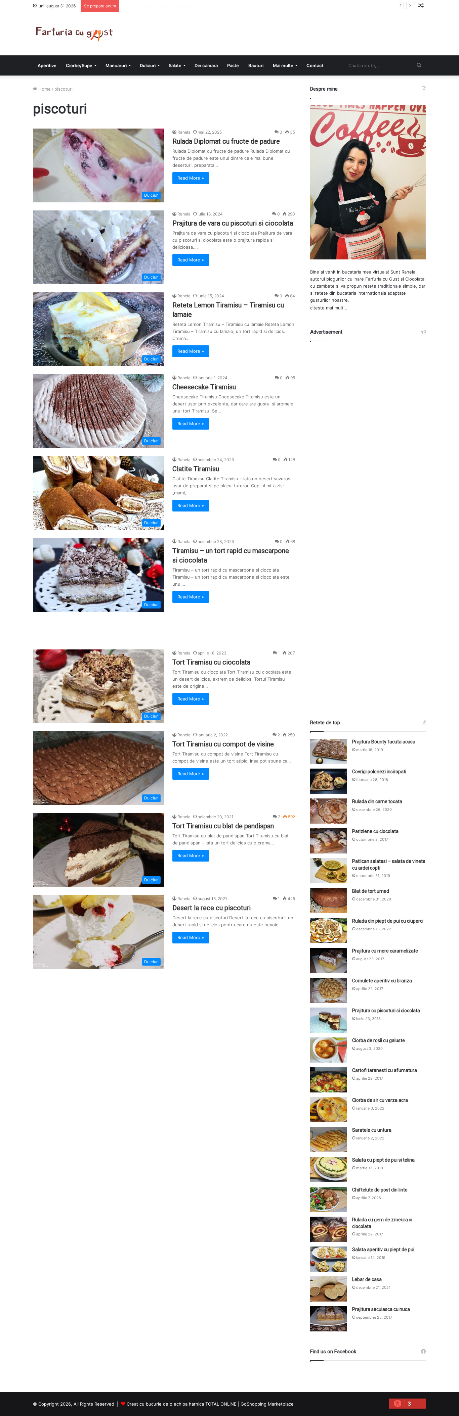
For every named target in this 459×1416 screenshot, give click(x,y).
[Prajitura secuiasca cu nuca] (328, 1318)
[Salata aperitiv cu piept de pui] (328, 1259)
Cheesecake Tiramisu (204, 387)
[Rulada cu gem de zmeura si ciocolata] (328, 1229)
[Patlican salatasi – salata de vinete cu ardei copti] (328, 870)
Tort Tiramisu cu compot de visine (223, 744)
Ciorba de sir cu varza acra (380, 1100)
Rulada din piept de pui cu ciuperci (387, 921)
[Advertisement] (368, 524)
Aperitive (47, 65)
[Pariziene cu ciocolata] (328, 840)
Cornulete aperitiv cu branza (382, 980)
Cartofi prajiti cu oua (144, 5)
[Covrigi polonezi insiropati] (328, 781)
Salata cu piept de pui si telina (383, 1160)
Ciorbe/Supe (79, 65)
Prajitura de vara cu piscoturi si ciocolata (232, 223)
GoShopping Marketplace (267, 1404)
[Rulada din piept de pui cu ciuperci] (328, 930)
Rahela (184, 132)
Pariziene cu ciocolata (375, 831)
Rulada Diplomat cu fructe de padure (226, 141)
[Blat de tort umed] (328, 900)
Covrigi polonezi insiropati (379, 771)
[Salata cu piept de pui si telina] (328, 1169)
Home (44, 89)
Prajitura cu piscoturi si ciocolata (386, 1010)
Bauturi (255, 65)
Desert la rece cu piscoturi (211, 908)
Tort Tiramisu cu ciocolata (211, 662)
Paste (233, 65)
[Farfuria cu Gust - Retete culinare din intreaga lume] (76, 34)
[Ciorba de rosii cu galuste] (328, 1050)
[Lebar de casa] (328, 1289)
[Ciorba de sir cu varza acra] (328, 1109)
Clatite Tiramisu (195, 469)
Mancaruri (116, 65)
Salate (175, 65)
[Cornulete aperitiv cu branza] (328, 990)
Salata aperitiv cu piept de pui (383, 1249)
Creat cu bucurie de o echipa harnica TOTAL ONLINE (182, 1404)
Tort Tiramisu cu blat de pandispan (223, 826)
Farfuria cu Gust (382, 279)
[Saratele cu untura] (328, 1139)
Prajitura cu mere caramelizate (385, 951)
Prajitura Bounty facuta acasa (383, 741)
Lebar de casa (367, 1279)
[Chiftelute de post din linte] (328, 1199)
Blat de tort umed (370, 891)
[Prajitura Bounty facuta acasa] (328, 751)
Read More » (190, 178)
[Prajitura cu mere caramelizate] (328, 960)
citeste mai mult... (328, 307)
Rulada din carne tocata (377, 801)
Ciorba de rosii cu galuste (378, 1040)
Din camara (206, 65)
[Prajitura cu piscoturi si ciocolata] (328, 1020)
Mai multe (283, 65)
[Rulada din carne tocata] (328, 811)
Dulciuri (148, 65)
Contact (315, 65)
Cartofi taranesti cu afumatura (384, 1070)
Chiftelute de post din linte (380, 1189)
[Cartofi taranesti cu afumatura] (328, 1079)
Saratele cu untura (371, 1130)
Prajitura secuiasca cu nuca (381, 1309)
